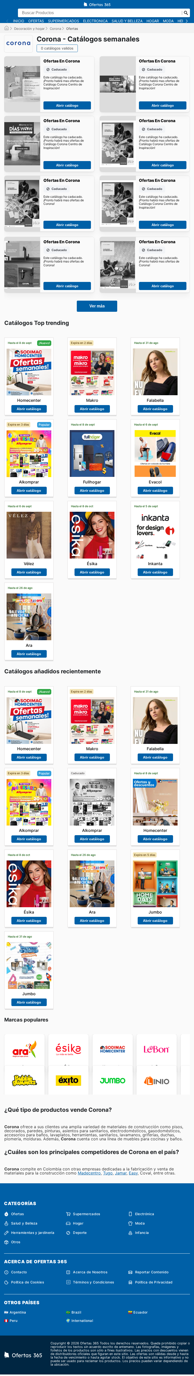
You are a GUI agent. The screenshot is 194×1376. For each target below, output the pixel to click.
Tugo (108, 1172)
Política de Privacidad (154, 1282)
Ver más (97, 306)
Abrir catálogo (67, 105)
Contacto (19, 1272)
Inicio (18, 21)
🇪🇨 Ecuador (138, 1312)
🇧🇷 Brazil (73, 1312)
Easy (133, 1172)
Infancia (142, 1233)
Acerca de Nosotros (90, 1272)
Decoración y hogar (29, 29)
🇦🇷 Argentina (15, 1312)
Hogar (153, 21)
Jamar (121, 1172)
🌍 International (79, 1321)
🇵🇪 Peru (10, 1321)
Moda (168, 21)
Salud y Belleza (127, 21)
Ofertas (36, 21)
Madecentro (89, 1172)
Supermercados (63, 21)
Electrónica (95, 21)
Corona (55, 29)
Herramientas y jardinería (32, 1233)
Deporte (80, 1233)
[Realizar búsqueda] (186, 13)
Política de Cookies (27, 1282)
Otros (15, 1242)
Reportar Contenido (152, 1272)
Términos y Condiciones (93, 1282)
